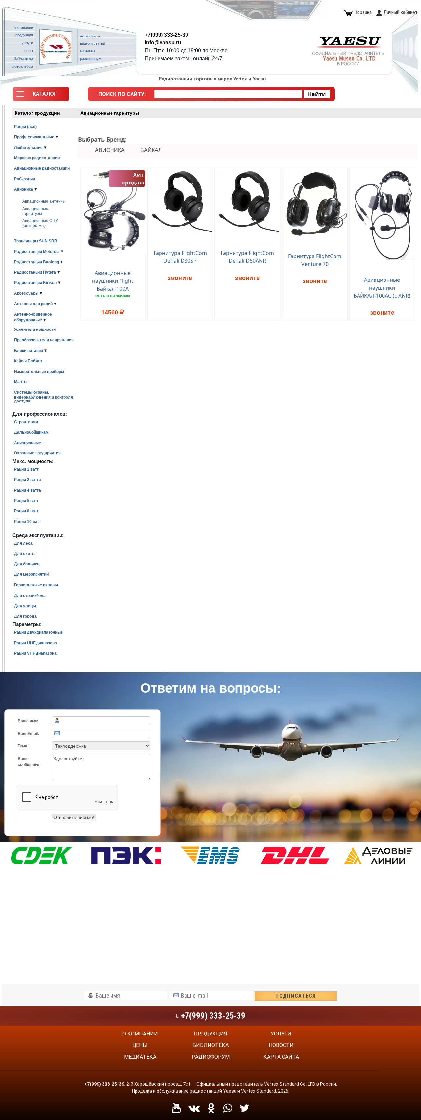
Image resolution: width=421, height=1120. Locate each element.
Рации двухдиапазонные (38, 632)
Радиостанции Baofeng (36, 262)
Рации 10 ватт (27, 521)
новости (281, 1045)
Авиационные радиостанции (42, 168)
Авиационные (27, 443)
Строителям (26, 422)
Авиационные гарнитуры (35, 211)
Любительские (28, 147)
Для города (25, 616)
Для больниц (26, 564)
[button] (41, 95)
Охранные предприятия (37, 453)
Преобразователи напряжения (44, 340)
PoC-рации (24, 179)
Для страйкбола (30, 595)
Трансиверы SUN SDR (35, 241)
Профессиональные (34, 137)
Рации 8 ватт (26, 511)
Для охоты (24, 553)
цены (140, 1045)
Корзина (363, 12)
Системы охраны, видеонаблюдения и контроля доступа (43, 396)
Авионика (23, 189)
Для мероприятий (31, 574)
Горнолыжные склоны (36, 585)
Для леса (23, 543)
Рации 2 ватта (27, 479)
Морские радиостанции (37, 158)
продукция (210, 1034)
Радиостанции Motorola (37, 251)
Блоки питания (28, 350)
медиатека (140, 1057)
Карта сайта (281, 1057)
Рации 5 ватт (26, 501)
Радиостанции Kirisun (35, 282)
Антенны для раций (33, 304)
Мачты (20, 381)
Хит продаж (133, 178)
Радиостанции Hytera (35, 272)
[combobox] (228, 94)
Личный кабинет (401, 12)
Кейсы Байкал (28, 361)
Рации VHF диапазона (35, 653)
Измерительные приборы (39, 371)
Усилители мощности (35, 329)
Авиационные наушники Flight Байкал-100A (112, 280)
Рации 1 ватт (26, 469)
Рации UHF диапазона (35, 643)
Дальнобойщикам (31, 432)
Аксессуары (26, 293)
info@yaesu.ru (163, 42)
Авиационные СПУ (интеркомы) (40, 223)
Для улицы (25, 606)
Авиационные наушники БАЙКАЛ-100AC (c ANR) (382, 287)
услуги (281, 1034)
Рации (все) (25, 126)
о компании (140, 1034)
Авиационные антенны (44, 201)
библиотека (210, 1045)
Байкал (151, 150)
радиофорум (211, 1057)
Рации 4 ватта (27, 490)
